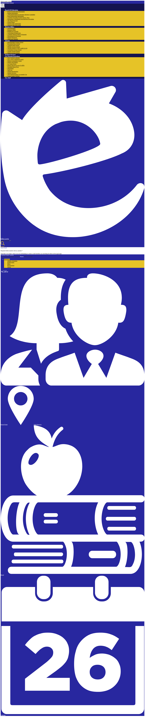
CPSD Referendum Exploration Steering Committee (21, 14)
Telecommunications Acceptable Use (17, 74)
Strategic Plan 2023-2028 (14, 25)
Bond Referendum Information (15, 16)
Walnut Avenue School (13, 53)
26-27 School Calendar (13, 58)
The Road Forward (12, 20)
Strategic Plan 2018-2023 (14, 23)
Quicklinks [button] (7, 259)
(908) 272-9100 (28, 256)
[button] (11, 10)
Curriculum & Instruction (14, 33)
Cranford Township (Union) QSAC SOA (18, 17)
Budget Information (12, 13)
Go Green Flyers (11, 64)
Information (10, 68)
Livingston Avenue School (14, 50)
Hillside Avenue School (13, 47)
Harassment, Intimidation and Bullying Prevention (20, 19)
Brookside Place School (13, 44)
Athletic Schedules (12, 261)
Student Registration (12, 71)
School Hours (11, 22)
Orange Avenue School (13, 51)
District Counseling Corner (14, 61)
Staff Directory (38, 424)
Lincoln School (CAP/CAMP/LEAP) (17, 48)
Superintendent (11, 28)
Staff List (9, 70)
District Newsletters (12, 62)
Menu (8, 264)
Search (2, 246)
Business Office (11, 30)
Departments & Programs (14, 36)
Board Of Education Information (16, 11)
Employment (10, 262)
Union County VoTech (13, 76)
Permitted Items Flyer (13, 67)
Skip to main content (6, 1)
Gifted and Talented (12, 39)
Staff (57, 253)
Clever (9, 267)
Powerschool (10, 265)
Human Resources (12, 37)
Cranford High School (13, 45)
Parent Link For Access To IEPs (15, 65)
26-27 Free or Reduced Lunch (15, 59)
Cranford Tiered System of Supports (17, 34)
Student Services (11, 73)
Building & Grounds (12, 31)
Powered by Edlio (5, 271)
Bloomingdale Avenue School (15, 42)
